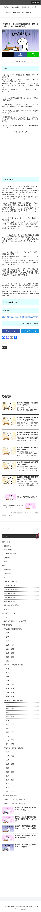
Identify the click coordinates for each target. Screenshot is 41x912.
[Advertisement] (20, 153)
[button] (37, 529)
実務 (5, 347)
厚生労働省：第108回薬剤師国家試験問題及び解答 (20, 317)
